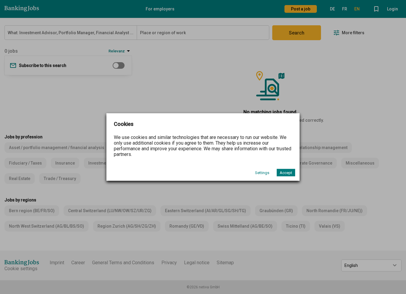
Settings (262, 173)
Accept (286, 173)
